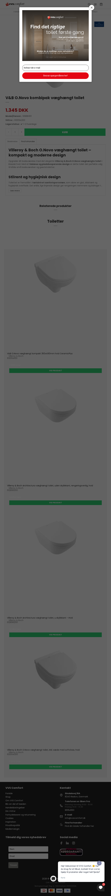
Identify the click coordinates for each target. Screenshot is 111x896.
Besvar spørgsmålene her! (55, 75)
